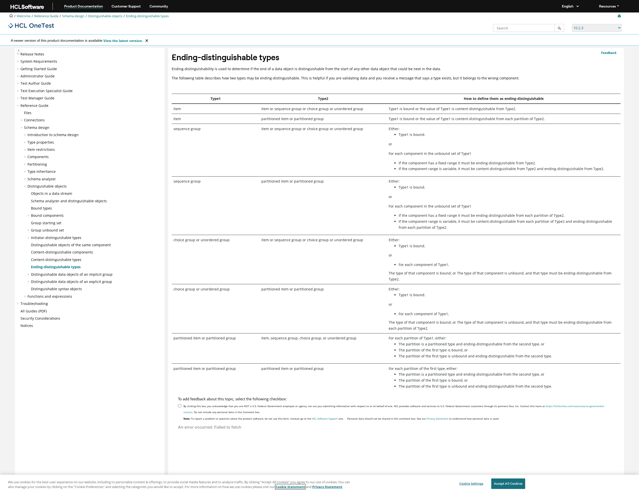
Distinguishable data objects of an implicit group (72, 274)
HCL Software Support (325, 418)
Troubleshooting (34, 303)
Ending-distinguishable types (147, 16)
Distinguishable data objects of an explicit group (71, 281)
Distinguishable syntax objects (56, 288)
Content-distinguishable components (62, 252)
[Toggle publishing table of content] (18, 50)
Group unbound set (47, 230)
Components (38, 156)
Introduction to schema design (53, 134)
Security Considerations (40, 318)
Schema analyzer (41, 179)
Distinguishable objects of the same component (71, 245)
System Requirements (38, 61)
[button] (18, 54)
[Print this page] (620, 16)
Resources (607, 6)
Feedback (609, 52)
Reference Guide (46, 16)
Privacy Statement (437, 418)
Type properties (40, 142)
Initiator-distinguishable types (56, 237)
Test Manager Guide (37, 98)
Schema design (73, 16)
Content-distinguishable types (56, 259)
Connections (34, 120)
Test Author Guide (35, 83)
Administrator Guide (37, 76)
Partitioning (37, 164)
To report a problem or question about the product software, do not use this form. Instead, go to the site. (263, 418)
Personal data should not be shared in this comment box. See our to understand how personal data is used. (423, 418)
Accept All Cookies (508, 483)
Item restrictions (41, 149)
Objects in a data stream (51, 193)
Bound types (41, 208)
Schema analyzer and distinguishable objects (69, 201)
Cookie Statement (290, 487)
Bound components (47, 215)
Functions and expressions (49, 296)
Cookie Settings (471, 483)
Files (27, 112)
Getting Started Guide (38, 68)
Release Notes (32, 54)
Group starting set (46, 223)
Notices (26, 325)
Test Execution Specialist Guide (46, 90)
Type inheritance (41, 171)
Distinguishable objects (105, 16)
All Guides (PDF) (33, 311)
